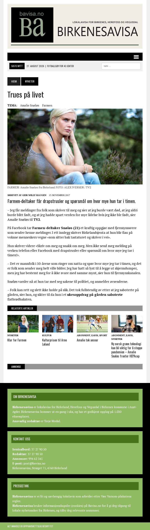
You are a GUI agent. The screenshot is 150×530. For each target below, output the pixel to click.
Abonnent (83, 335)
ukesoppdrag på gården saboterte (95, 294)
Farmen (47, 105)
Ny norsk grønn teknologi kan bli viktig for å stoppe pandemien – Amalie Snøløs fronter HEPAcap (126, 349)
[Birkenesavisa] (74, 26)
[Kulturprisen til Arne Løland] (57, 330)
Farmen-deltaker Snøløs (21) (56, 228)
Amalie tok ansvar (87, 340)
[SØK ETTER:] (121, 65)
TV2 (36, 219)
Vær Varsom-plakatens (116, 496)
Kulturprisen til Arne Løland (54, 342)
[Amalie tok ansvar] (92, 330)
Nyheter (12, 335)
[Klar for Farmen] (23, 330)
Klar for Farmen (16, 340)
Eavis (94, 335)
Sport (103, 335)
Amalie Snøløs (29, 105)
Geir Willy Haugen (34, 195)
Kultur (47, 335)
